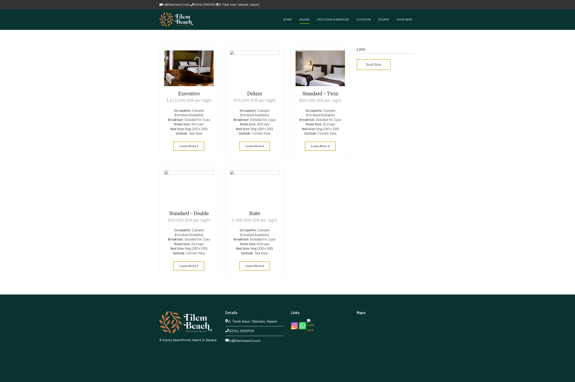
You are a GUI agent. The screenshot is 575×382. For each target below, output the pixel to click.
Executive (189, 93)
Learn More (188, 146)
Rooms (304, 19)
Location (363, 19)
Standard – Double (189, 213)
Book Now (404, 19)
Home (287, 19)
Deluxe (254, 93)
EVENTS (383, 19)
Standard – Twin (320, 93)
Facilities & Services (333, 19)
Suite (254, 213)
